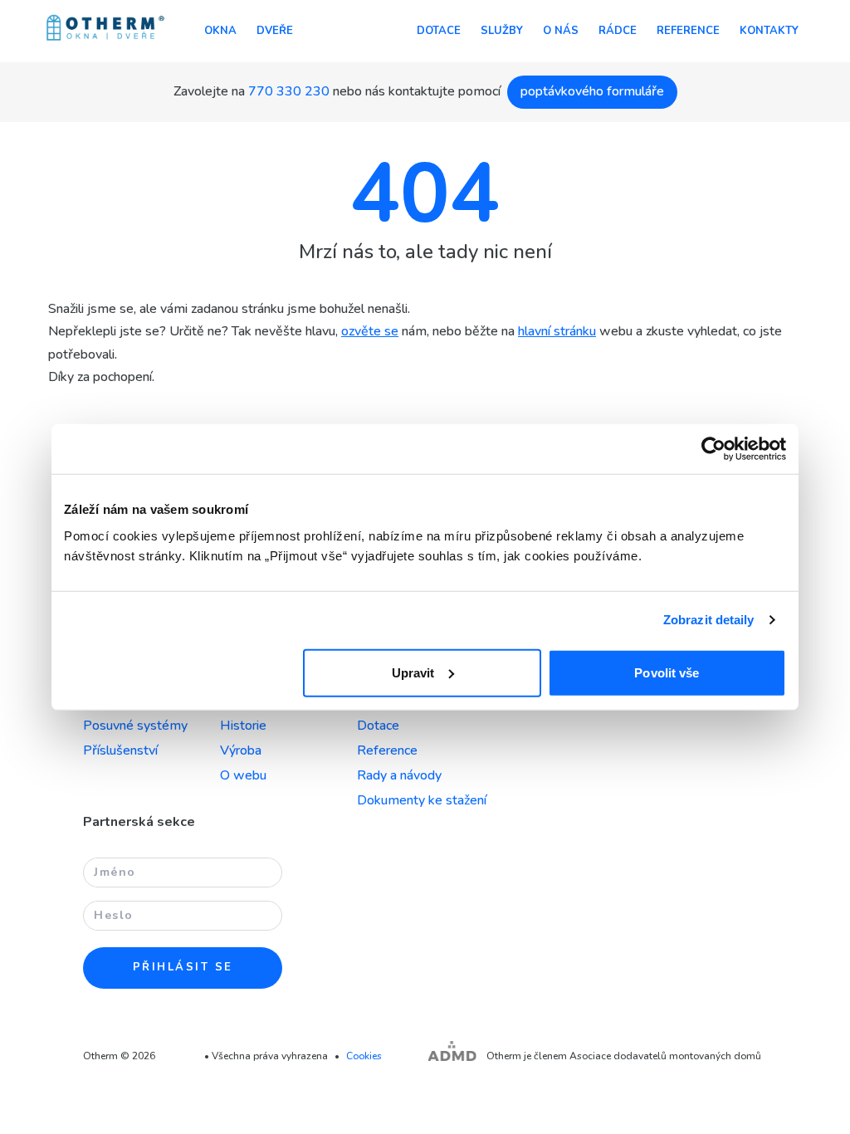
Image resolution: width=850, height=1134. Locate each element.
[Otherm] (105, 29)
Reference (688, 30)
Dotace (439, 30)
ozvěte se (369, 331)
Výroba (240, 750)
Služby (502, 30)
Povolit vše (666, 672)
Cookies (364, 1056)
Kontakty (769, 30)
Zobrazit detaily (709, 620)
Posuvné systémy (135, 725)
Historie (243, 725)
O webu (243, 775)
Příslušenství (120, 750)
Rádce (617, 30)
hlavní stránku (557, 331)
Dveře (274, 30)
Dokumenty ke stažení (421, 800)
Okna (220, 30)
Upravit (413, 672)
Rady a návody (399, 775)
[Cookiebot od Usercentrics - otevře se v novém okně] (713, 449)
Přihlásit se (183, 967)
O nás (561, 30)
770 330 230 (289, 91)
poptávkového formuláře (592, 91)
